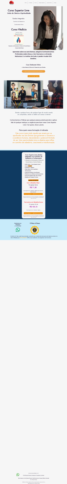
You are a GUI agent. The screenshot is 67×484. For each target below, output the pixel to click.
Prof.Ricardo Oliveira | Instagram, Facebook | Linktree (33, 475)
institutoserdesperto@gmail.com (33, 473)
